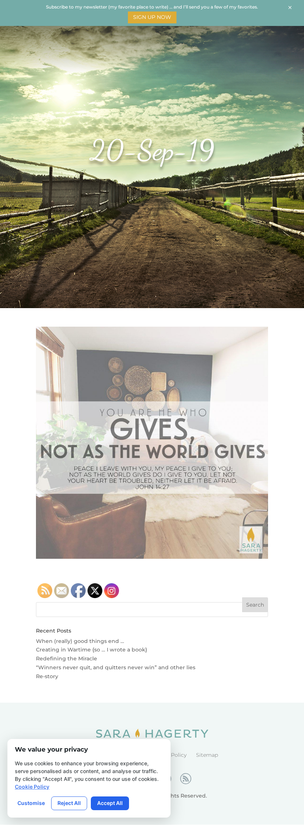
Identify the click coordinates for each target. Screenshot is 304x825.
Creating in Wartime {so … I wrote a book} (91, 649)
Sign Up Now (152, 17)
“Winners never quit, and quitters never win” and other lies (115, 667)
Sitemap (207, 755)
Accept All (110, 803)
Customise (31, 803)
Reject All (69, 803)
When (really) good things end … (80, 641)
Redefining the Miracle (66, 658)
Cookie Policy (32, 786)
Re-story (47, 676)
